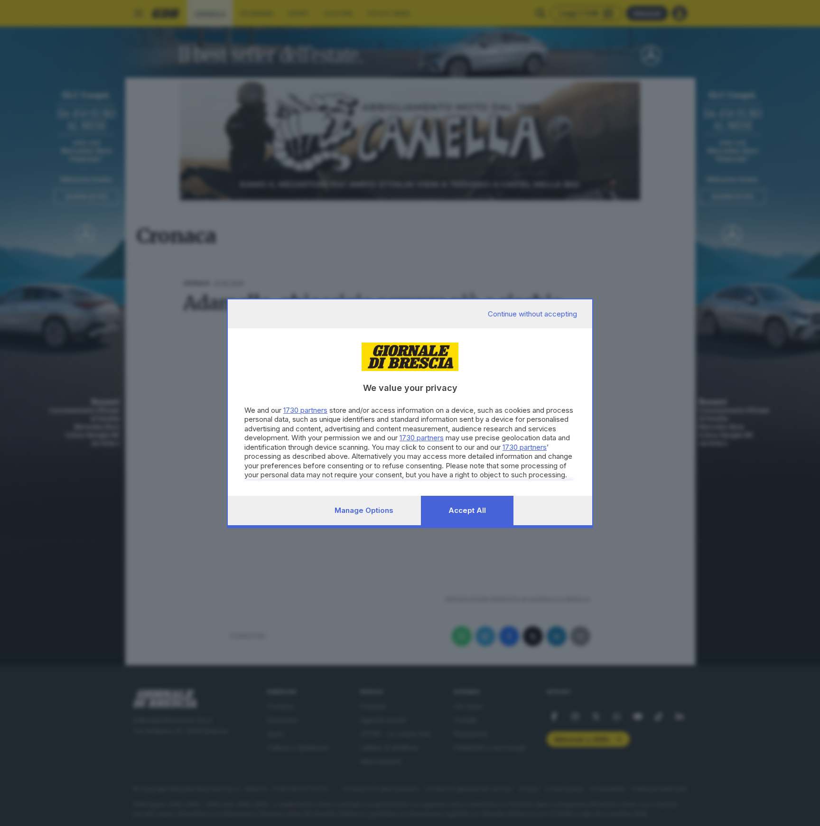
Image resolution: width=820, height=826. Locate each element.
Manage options (364, 510)
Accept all (467, 510)
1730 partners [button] (305, 410)
